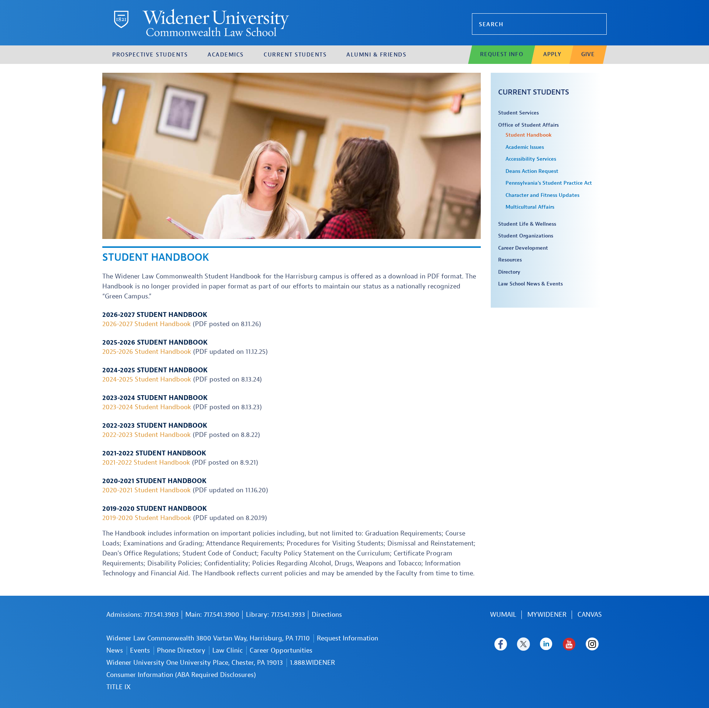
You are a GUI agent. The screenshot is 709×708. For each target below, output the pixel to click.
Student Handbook (529, 135)
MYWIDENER (546, 614)
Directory (509, 272)
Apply (552, 54)
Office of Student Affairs (528, 125)
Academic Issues (525, 147)
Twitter (523, 644)
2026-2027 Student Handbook (146, 324)
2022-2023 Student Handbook (146, 435)
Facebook (500, 644)
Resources (510, 260)
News (114, 650)
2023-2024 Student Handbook (146, 407)
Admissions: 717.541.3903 (142, 614)
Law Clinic (227, 650)
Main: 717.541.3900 (212, 614)
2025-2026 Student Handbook (146, 352)
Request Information (347, 638)
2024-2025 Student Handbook (146, 379)
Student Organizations (525, 236)
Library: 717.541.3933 (275, 614)
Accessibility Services (531, 159)
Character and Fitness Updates (542, 195)
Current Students (533, 92)
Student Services (518, 113)
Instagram (592, 644)
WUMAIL (503, 614)
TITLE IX (118, 687)
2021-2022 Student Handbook (146, 462)
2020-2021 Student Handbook (146, 490)
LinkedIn (546, 644)
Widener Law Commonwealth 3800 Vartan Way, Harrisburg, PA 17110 (208, 638)
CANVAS (590, 614)
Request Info (501, 54)
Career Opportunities (281, 650)
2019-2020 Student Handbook (146, 518)
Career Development (523, 248)
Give (588, 54)
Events (140, 650)
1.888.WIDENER (312, 663)
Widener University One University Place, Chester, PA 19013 (194, 663)
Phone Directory (181, 650)
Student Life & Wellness (527, 224)
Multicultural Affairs (530, 207)
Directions (327, 614)
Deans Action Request (532, 171)
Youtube (569, 644)
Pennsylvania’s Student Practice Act (549, 183)
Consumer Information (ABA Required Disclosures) (181, 675)
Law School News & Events (530, 284)
